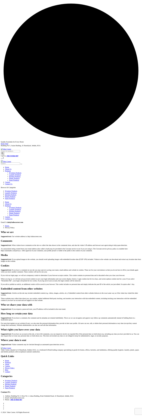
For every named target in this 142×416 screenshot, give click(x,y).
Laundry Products (15, 175)
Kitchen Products (14, 176)
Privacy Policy (10, 368)
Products (8, 171)
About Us (8, 169)
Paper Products (14, 180)
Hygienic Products (15, 173)
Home (7, 167)
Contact (7, 372)
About (7, 364)
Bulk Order (4, 144)
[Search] (2, 153)
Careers (7, 182)
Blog (6, 370)
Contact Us (8, 184)
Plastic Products (14, 178)
